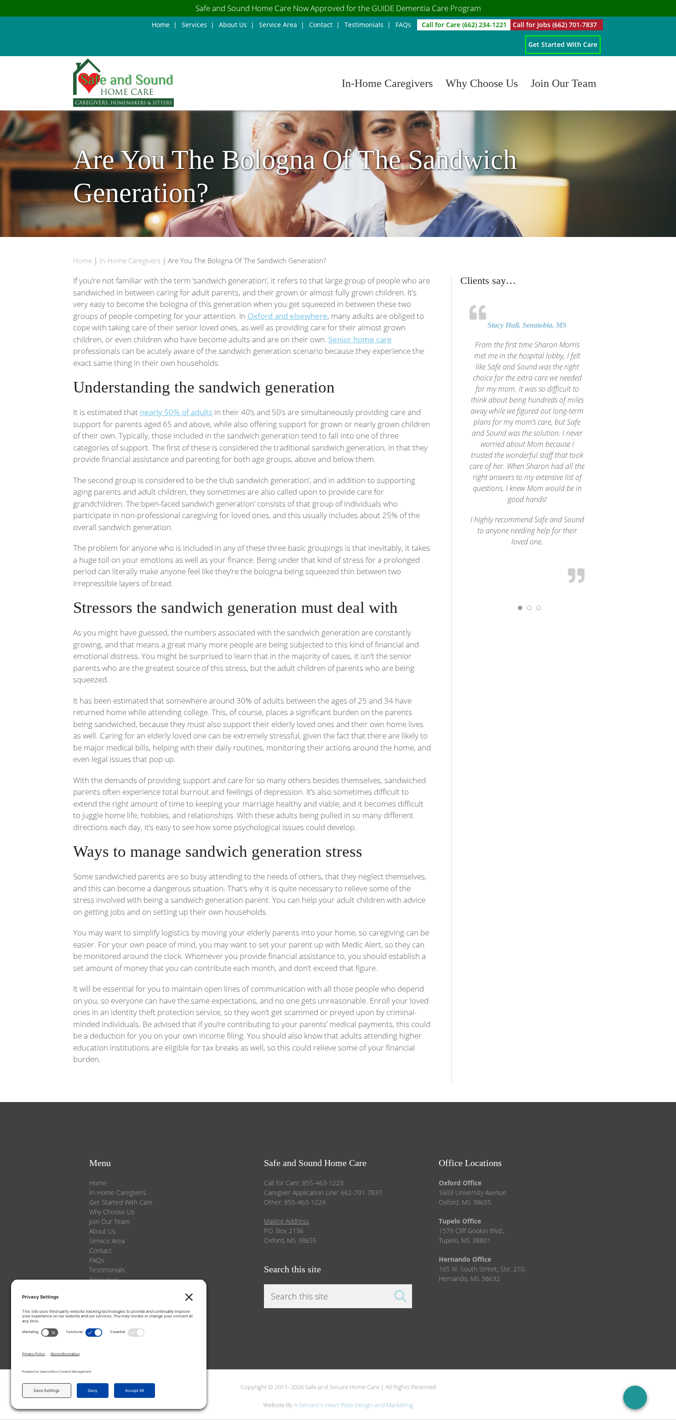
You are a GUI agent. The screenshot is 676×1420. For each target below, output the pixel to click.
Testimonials (107, 1269)
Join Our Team (109, 1221)
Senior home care (360, 339)
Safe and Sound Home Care (182, 83)
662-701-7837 (361, 1192)
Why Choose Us (112, 1211)
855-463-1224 (305, 1202)
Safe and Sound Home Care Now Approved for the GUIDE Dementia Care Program (338, 8)
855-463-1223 (323, 1182)
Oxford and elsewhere (287, 316)
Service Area (107, 1240)
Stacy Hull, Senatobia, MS (527, 325)
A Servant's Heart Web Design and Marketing (353, 1405)
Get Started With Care (121, 1202)
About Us (102, 1231)
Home (98, 1182)
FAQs (96, 1260)
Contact (100, 1250)
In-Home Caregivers (117, 1192)
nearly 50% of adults (176, 412)
